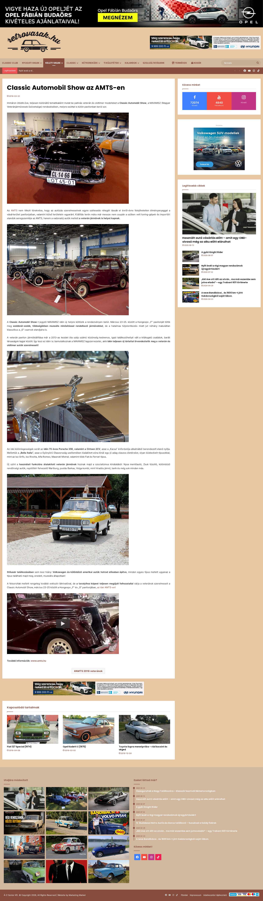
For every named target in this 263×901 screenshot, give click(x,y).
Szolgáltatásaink (154, 63)
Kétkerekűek (90, 63)
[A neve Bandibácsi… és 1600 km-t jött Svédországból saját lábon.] (190, 297)
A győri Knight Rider (212, 252)
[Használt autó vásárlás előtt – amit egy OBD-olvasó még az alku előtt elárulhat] (219, 213)
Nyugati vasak (30, 63)
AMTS (14, 210)
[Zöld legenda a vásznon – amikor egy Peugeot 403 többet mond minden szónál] (66, 871)
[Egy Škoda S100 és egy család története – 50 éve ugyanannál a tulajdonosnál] (108, 871)
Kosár (197, 63)
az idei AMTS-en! (106, 587)
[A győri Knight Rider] (190, 256)
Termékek (181, 63)
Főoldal (184, 895)
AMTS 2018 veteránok (89, 671)
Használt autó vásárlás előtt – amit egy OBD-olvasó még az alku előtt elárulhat (214, 240)
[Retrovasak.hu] (32, 43)
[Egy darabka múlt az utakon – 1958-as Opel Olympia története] (24, 871)
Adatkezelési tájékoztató (215, 895)
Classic (71, 63)
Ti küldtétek (111, 63)
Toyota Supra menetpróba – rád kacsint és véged (143, 748)
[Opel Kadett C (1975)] (88, 729)
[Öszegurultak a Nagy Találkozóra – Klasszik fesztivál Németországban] (66, 798)
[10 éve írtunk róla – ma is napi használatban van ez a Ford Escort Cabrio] (108, 847)
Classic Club (10, 63)
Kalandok (131, 63)
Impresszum (195, 895)
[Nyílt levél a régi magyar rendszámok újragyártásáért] (190, 270)
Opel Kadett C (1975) (74, 746)
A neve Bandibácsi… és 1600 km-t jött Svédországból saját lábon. (222, 294)
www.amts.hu (38, 660)
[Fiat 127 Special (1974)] (32, 729)
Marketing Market (77, 895)
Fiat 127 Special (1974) (19, 746)
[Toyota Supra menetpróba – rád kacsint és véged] (144, 729)
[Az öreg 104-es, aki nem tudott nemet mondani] (24, 847)
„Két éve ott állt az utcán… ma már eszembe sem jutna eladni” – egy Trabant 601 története (228, 281)
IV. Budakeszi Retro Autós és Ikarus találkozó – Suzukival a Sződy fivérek (53, 70)
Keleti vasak (53, 63)
